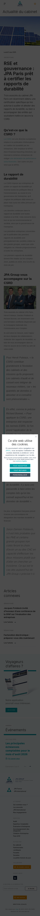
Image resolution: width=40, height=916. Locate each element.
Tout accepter (20, 466)
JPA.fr (8, 450)
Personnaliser (20, 475)
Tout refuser (20, 470)
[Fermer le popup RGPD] (34, 437)
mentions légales (21, 461)
